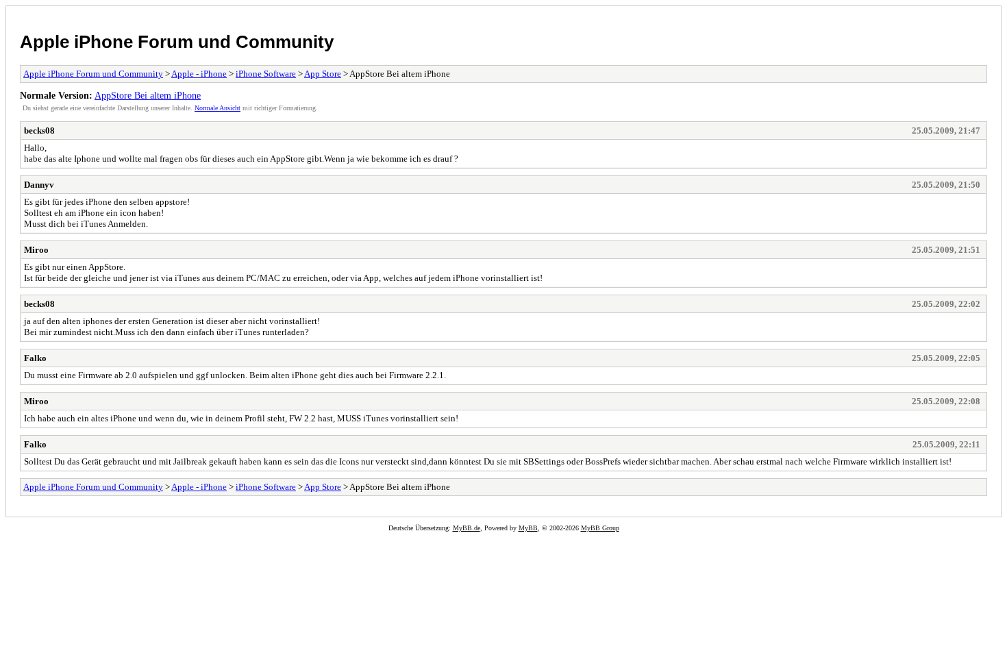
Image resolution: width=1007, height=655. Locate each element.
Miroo (36, 250)
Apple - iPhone (199, 74)
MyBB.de (466, 528)
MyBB (528, 528)
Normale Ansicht (217, 108)
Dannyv (39, 185)
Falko (35, 358)
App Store (322, 74)
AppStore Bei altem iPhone (148, 95)
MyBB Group (600, 528)
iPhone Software (266, 74)
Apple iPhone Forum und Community (177, 42)
